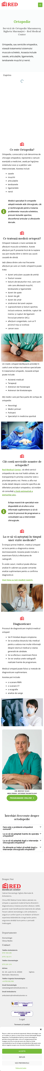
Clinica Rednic (7, 941)
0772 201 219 (7, 964)
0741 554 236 (7, 953)
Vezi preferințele (22, 1063)
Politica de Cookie (21, 1068)
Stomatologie (7, 938)
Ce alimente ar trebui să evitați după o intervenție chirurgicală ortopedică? (20, 848)
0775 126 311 (7, 957)
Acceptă (22, 1051)
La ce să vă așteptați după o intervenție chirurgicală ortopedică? (20, 841)
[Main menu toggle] (40, 5)
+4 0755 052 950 (8, 981)
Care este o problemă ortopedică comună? (18, 828)
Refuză (22, 1057)
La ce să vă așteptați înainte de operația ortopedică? (21, 835)
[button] (41, 1029)
